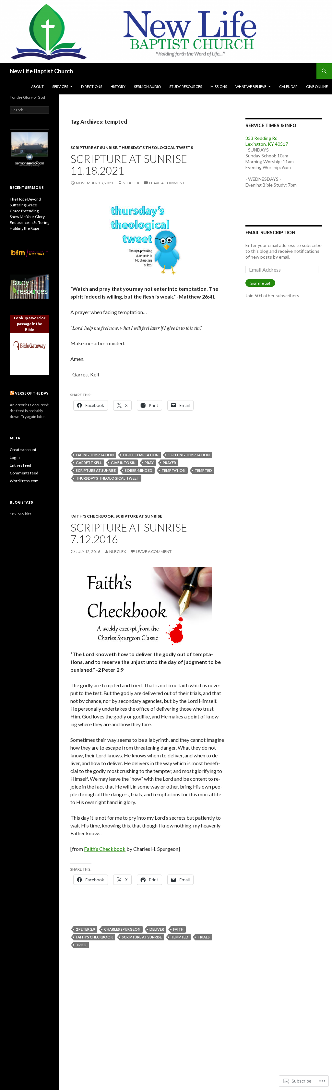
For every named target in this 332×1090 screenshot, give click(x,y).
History (118, 86)
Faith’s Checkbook (104, 849)
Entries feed (20, 465)
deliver (156, 929)
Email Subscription (270, 232)
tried (81, 945)
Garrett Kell (89, 462)
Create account (23, 449)
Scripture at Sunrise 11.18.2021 (128, 164)
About (37, 86)
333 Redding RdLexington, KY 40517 (266, 141)
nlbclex (131, 182)
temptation (173, 470)
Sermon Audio (147, 86)
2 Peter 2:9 (85, 929)
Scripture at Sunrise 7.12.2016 (128, 533)
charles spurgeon (122, 929)
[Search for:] (29, 109)
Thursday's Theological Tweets (156, 147)
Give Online (317, 86)
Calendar (288, 86)
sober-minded (138, 470)
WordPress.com (24, 480)
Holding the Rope (24, 228)
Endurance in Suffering (29, 222)
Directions (91, 86)
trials (203, 937)
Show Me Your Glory (27, 216)
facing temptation (95, 455)
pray (149, 462)
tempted (203, 470)
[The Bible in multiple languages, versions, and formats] (29, 345)
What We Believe (250, 86)
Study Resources (185, 86)
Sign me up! (260, 283)
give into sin (123, 462)
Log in (15, 457)
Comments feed (24, 473)
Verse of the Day (32, 393)
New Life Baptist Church (41, 71)
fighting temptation (189, 455)
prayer (169, 462)
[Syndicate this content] (12, 393)
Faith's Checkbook (92, 516)
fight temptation (141, 455)
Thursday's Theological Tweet (107, 478)
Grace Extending (24, 210)
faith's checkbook (94, 937)
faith (178, 929)
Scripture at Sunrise (93, 147)
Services (60, 86)
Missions (218, 86)
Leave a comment (167, 182)
